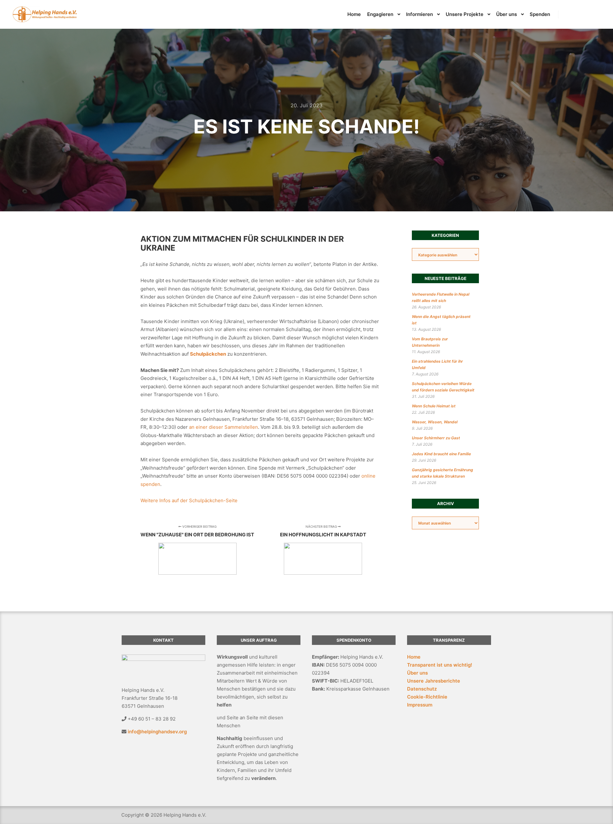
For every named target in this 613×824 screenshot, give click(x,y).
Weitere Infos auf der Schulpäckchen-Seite (189, 500)
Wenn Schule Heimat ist (434, 406)
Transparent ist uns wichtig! (439, 665)
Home (413, 657)
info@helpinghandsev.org (157, 732)
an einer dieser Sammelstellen (223, 427)
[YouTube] (596, 14)
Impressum (419, 705)
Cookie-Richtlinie (427, 697)
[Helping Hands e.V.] (45, 14)
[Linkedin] (567, 14)
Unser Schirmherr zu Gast (436, 437)
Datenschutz (422, 689)
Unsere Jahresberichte (433, 681)
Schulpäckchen (208, 354)
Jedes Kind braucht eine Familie (441, 453)
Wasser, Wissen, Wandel (435, 422)
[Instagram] (586, 14)
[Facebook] (577, 14)
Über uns (417, 673)
